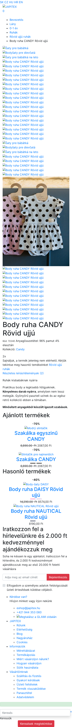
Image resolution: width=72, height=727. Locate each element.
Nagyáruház (25, 638)
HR (16, 2)
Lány (13, 24)
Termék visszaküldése (31, 688)
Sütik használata (27, 667)
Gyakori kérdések (28, 680)
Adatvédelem (25, 697)
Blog (20, 633)
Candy (20, 349)
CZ (6, 2)
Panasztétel (24, 693)
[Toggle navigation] (7, 15)
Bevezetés (16, 19)
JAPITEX (15, 621)
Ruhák (14, 32)
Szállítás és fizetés (29, 676)
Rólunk (21, 625)
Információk (17, 646)
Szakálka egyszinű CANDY (36, 436)
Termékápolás (26, 655)
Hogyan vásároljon (29, 663)
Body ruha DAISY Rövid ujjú (36, 492)
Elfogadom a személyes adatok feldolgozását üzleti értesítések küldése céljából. (37, 587)
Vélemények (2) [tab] (33, 373)
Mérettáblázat (26, 650)
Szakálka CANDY (36, 459)
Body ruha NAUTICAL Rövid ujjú (36, 514)
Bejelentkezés (58, 577)
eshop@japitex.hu (28, 608)
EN (21, 2)
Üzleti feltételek (27, 684)
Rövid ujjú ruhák (20, 36)
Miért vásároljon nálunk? (33, 659)
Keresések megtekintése (36, 723)
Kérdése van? (18, 596)
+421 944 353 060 (29, 612)
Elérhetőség (24, 629)
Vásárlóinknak (19, 671)
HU (11, 2)
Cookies (22, 642)
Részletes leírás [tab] (13, 373)
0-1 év (14, 28)
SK (1, 2)
